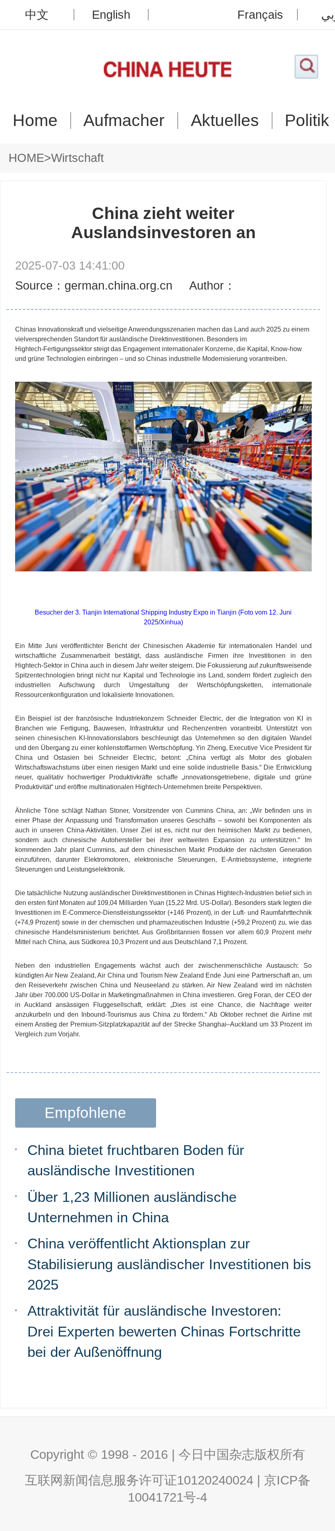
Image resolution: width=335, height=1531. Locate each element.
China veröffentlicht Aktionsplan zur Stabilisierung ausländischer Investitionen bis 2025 (169, 1263)
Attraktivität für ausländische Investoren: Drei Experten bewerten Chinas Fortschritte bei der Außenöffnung (164, 1331)
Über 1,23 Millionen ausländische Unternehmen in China (132, 1207)
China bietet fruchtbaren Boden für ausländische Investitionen (135, 1160)
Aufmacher (124, 120)
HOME (26, 157)
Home (35, 120)
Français (260, 15)
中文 (37, 15)
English (111, 15)
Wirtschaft (77, 157)
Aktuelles (225, 120)
